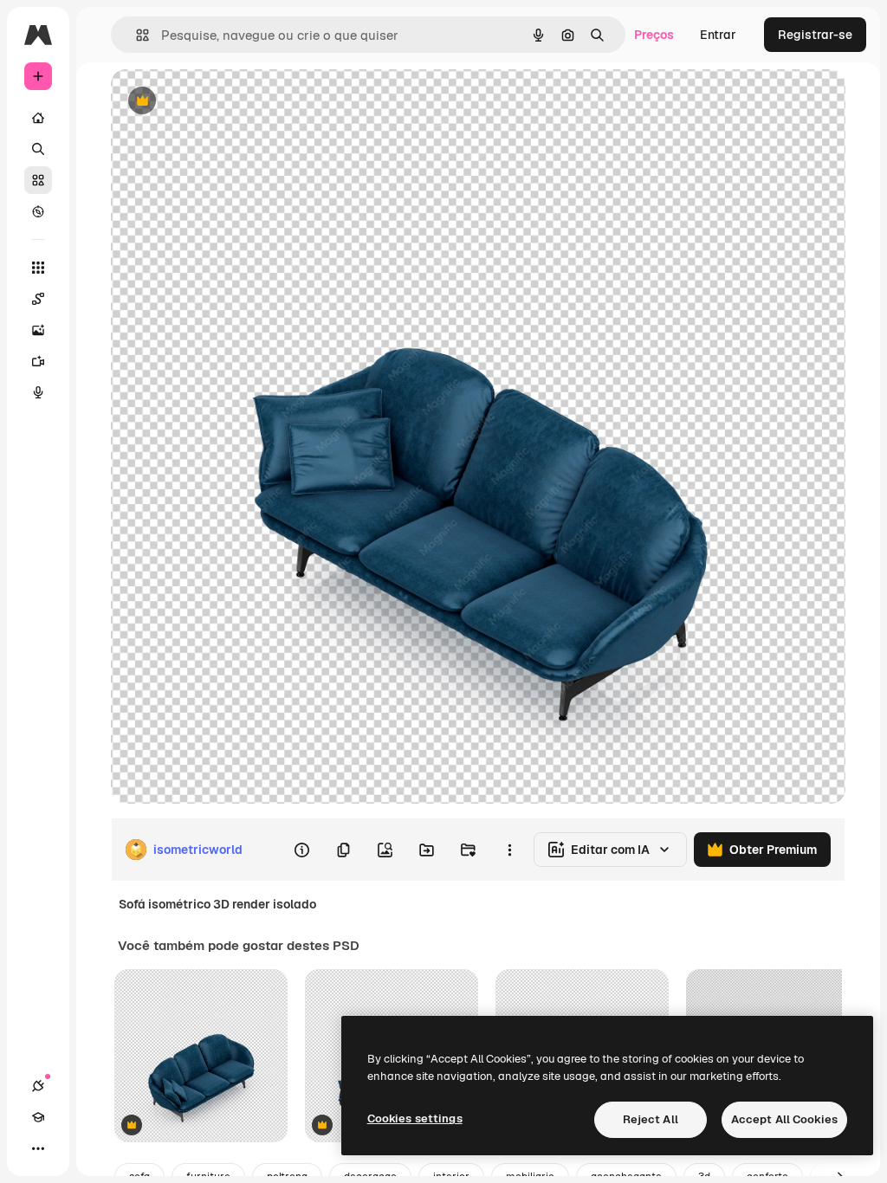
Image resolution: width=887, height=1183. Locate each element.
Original (221, 102)
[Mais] (38, 1148)
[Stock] (38, 180)
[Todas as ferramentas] (38, 267)
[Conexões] (38, 1086)
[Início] (38, 118)
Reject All (650, 1119)
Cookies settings (415, 1118)
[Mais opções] (509, 849)
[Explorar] (38, 211)
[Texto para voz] (38, 392)
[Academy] (38, 1117)
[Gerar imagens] (38, 330)
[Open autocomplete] (135, 35)
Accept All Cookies (784, 1119)
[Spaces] (38, 299)
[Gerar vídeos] (38, 361)
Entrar (718, 34)
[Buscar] (38, 149)
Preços (654, 34)
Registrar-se (815, 34)
